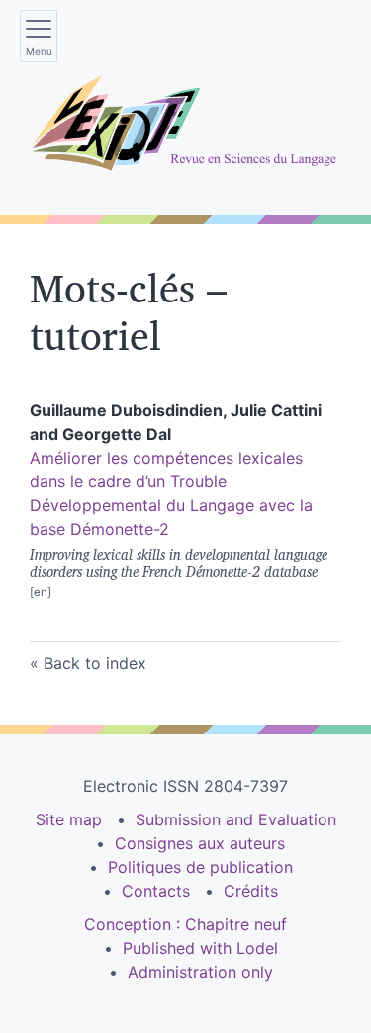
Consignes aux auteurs (200, 843)
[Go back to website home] (185, 123)
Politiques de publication (200, 867)
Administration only (200, 972)
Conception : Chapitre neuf (185, 924)
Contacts (156, 891)
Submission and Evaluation (236, 819)
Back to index (95, 663)
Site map (69, 819)
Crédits (251, 891)
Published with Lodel (200, 948)
